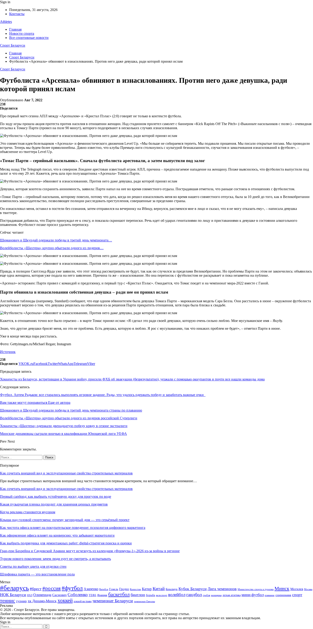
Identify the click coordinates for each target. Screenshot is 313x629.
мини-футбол (253, 595)
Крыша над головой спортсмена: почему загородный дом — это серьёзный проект (64, 520)
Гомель (113, 589)
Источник (8, 352)
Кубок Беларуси (192, 588)
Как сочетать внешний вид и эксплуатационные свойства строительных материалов (66, 473)
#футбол (72, 588)
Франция (102, 595)
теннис (7, 600)
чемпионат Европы (144, 601)
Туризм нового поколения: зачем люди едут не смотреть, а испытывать (55, 559)
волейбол (176, 594)
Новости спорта (21, 33)
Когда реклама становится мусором (27, 512)
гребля (206, 595)
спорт (297, 594)
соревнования (283, 595)
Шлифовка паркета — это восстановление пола (37, 574)
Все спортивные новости (29, 38)
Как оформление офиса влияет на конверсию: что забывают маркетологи (57, 535)
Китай (159, 588)
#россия (51, 588)
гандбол (194, 594)
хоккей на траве (83, 601)
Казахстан (135, 589)
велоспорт (161, 595)
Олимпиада (42, 595)
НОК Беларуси (13, 594)
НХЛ (29, 595)
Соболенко (78, 594)
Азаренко (91, 589)
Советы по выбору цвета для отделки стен (33, 566)
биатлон (138, 594)
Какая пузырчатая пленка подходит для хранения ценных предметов (54, 504)
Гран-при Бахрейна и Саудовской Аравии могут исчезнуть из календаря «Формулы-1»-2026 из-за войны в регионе (90, 551)
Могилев (296, 589)
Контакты (17, 14)
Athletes (6, 22)
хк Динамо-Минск (42, 601)
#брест (35, 588)
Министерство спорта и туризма (256, 589)
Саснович (59, 595)
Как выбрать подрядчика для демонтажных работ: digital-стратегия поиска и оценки (66, 543)
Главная (15, 29)
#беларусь (14, 588)
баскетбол (119, 594)
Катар (147, 589)
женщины (216, 595)
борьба (150, 595)
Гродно (124, 589)
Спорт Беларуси (12, 45)
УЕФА (92, 595)
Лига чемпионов (222, 588)
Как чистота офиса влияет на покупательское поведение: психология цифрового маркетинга (72, 528)
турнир (21, 601)
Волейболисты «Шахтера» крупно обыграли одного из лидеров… (52, 248)
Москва (308, 589)
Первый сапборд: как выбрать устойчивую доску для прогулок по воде (55, 496)
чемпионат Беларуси (113, 600)
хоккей (65, 600)
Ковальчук (172, 589)
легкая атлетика (231, 595)
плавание (270, 595)
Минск (282, 588)
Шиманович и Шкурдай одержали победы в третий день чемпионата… (56, 240)
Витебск (103, 589)
